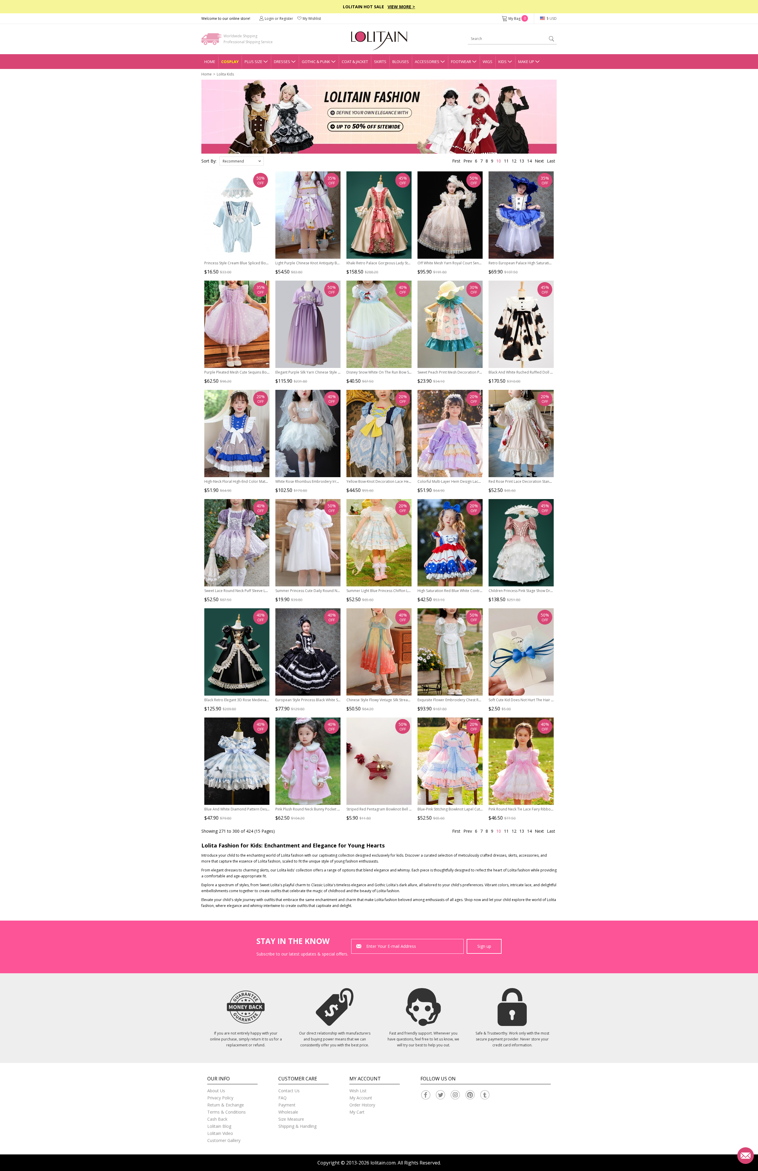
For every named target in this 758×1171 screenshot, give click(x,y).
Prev (467, 161)
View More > (401, 6)
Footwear (461, 61)
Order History (362, 1105)
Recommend (233, 161)
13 (521, 161)
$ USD (551, 18)
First (456, 161)
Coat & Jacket (355, 61)
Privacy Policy (220, 1098)
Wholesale (288, 1112)
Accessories (427, 61)
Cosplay (230, 61)
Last (551, 161)
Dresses (282, 61)
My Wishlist (312, 18)
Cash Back (217, 1119)
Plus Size (253, 61)
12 (514, 161)
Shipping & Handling (297, 1126)
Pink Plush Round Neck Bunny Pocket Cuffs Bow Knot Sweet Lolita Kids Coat (337, 809)
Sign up (484, 946)
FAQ (282, 1098)
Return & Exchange (225, 1105)
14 (529, 161)
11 (506, 161)
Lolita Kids (225, 74)
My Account (360, 1098)
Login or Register (279, 18)
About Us (216, 1090)
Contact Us (289, 1090)
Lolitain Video (220, 1133)
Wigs (487, 61)
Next (539, 161)
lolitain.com (383, 1162)
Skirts (380, 61)
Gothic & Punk (316, 61)
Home (209, 61)
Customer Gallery (223, 1140)
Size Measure (291, 1119)
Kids (502, 61)
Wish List (358, 1090)
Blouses (400, 61)
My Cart (356, 1112)
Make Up (526, 61)
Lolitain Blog (219, 1126)
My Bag (517, 18)
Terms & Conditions (226, 1112)
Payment (287, 1105)
